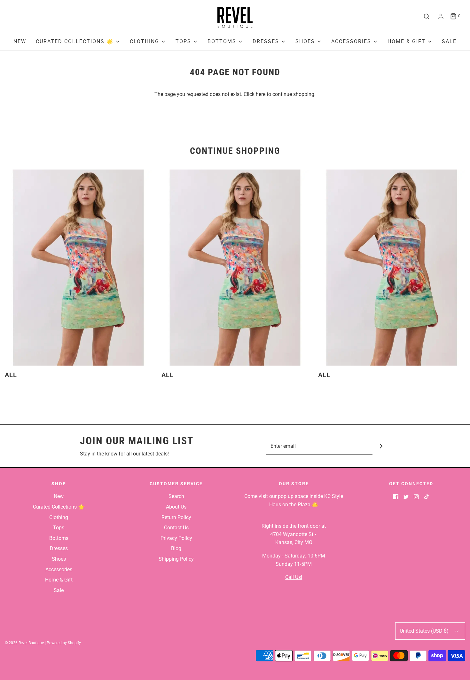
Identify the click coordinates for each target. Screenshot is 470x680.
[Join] (381, 446)
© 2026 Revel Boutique (24, 643)
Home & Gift (59, 580)
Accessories (58, 569)
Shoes (59, 559)
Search (176, 496)
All (11, 375)
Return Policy (176, 517)
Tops (58, 528)
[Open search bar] (426, 16)
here (260, 94)
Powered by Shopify (64, 643)
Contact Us (176, 528)
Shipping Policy (176, 559)
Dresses (59, 548)
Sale (449, 41)
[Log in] (441, 16)
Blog (176, 548)
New (19, 41)
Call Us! (293, 577)
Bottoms (58, 538)
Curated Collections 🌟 (58, 507)
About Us (176, 507)
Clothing (58, 517)
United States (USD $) (425, 631)
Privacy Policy (176, 538)
